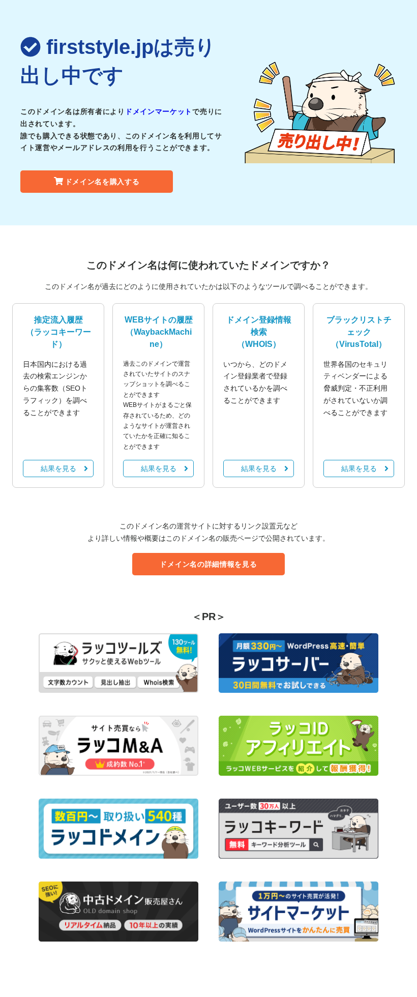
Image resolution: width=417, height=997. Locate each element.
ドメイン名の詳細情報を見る (208, 564)
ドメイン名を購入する (102, 182)
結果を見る (58, 468)
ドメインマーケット (158, 111)
